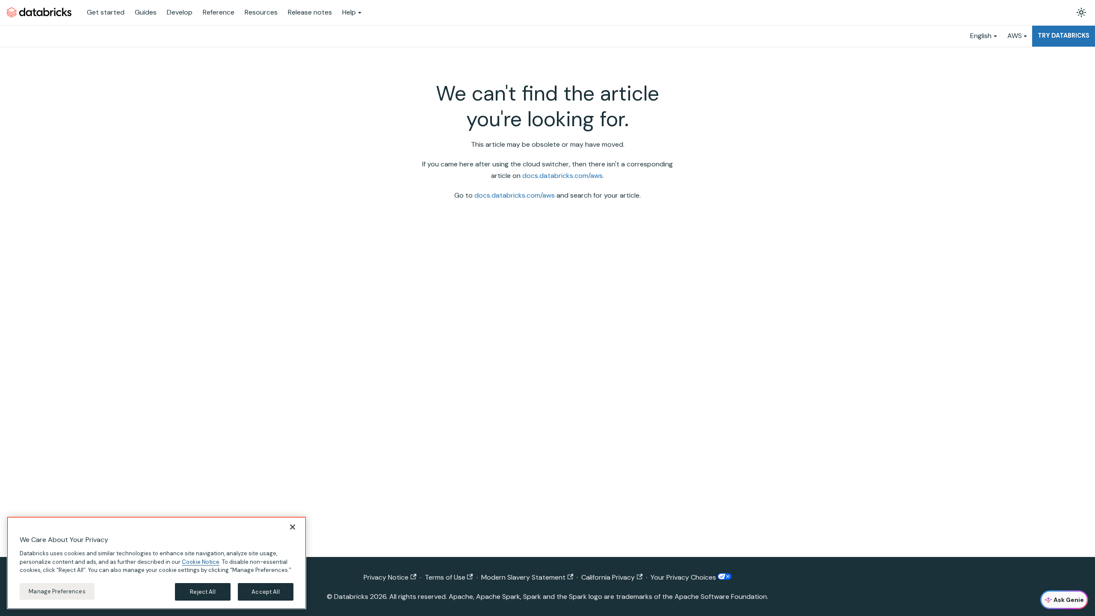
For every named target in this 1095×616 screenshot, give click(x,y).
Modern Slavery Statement (523, 577)
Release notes (310, 12)
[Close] (292, 527)
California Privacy (608, 577)
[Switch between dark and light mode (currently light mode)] (1081, 12)
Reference (218, 12)
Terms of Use (445, 577)
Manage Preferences (57, 591)
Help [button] (349, 12)
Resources (261, 12)
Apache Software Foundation (721, 596)
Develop (179, 12)
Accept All (265, 591)
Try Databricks (1063, 35)
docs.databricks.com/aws (562, 175)
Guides (146, 12)
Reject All (202, 591)
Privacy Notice (386, 577)
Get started (105, 12)
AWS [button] (1014, 35)
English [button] (980, 35)
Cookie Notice (200, 561)
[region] (156, 563)
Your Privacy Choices (684, 577)
